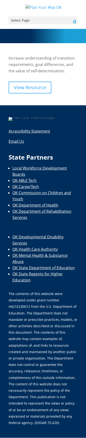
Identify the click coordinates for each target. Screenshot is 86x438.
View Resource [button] (30, 87)
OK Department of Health (35, 205)
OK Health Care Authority (35, 249)
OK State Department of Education (43, 267)
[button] (43, 20)
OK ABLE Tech (24, 180)
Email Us (16, 141)
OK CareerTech (25, 186)
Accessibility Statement (29, 131)
